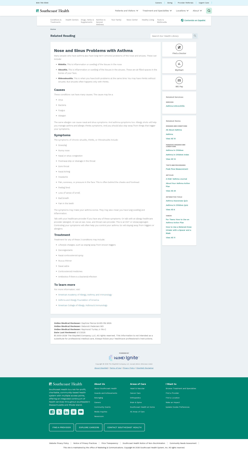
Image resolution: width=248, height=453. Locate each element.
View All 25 (171, 191)
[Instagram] (73, 412)
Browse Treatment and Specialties (181, 388)
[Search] (209, 11)
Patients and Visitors (125, 10)
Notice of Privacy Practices (85, 443)
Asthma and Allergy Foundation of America (78, 300)
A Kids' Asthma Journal (176, 179)
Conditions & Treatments (55, 21)
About (196, 10)
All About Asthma (174, 130)
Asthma (169, 134)
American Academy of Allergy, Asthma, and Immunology (85, 294)
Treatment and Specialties (155, 10)
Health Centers (72, 20)
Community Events (102, 407)
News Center (132, 20)
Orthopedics (135, 398)
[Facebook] (52, 412)
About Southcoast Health (105, 388)
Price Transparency (110, 443)
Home (53, 29)
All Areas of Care (137, 412)
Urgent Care (204, 3)
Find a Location (173, 398)
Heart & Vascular (137, 388)
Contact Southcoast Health (124, 427)
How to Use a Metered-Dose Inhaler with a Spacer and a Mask (178, 230)
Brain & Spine (136, 402)
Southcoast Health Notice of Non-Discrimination (144, 443)
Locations (181, 10)
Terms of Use (115, 368)
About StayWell (101, 368)
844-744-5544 (42, 3)
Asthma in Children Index (177, 155)
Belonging (98, 398)
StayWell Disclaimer (145, 368)
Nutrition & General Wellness (100, 22)
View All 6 (170, 209)
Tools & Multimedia (162, 21)
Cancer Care (135, 393)
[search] (171, 36)
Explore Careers (89, 427)
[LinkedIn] (66, 412)
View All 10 (171, 139)
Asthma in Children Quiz (177, 205)
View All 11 (170, 238)
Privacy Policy (129, 368)
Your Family (116, 20)
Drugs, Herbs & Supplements (87, 21)
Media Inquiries (100, 412)
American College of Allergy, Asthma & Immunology (82, 305)
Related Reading (62, 36)
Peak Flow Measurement (177, 169)
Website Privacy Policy (59, 443)
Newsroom (99, 416)
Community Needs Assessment (183, 443)
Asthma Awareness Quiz (177, 201)
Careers (158, 3)
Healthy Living (148, 20)
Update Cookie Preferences (177, 407)
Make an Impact (173, 402)
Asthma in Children (174, 150)
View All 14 (171, 159)
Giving (169, 3)
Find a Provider (172, 393)
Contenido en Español (194, 20)
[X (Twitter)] (59, 412)
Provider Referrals (185, 3)
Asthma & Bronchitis (175, 106)
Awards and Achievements (105, 393)
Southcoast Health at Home (142, 407)
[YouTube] (81, 412)
